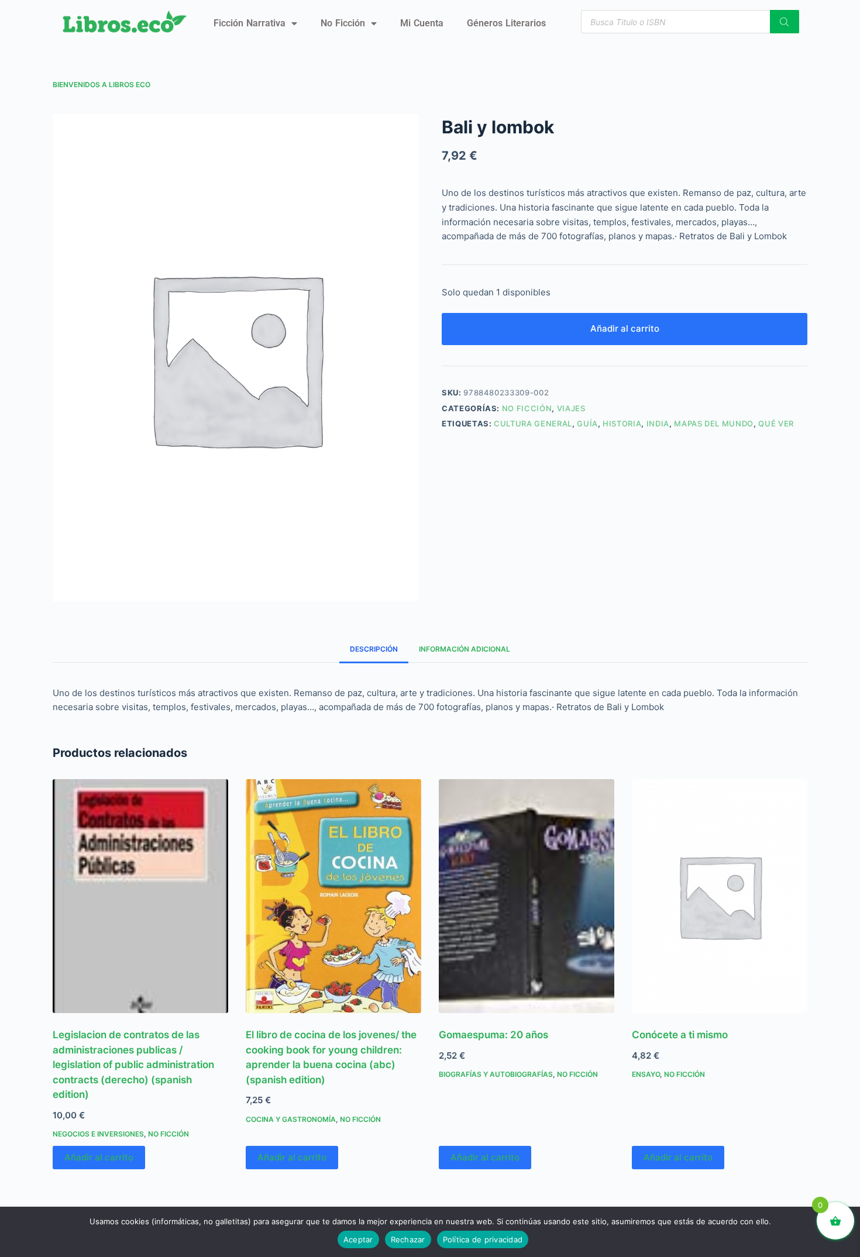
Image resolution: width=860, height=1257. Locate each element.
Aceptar (358, 1239)
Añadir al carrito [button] (98, 1157)
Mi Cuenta (421, 23)
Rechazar (408, 1239)
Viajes (571, 408)
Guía (587, 423)
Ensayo (646, 1074)
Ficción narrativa (249, 23)
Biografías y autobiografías (496, 1074)
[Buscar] (784, 21)
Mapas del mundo (714, 423)
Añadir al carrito (624, 328)
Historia (622, 423)
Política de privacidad (483, 1239)
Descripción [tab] (374, 649)
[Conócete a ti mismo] (719, 896)
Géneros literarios (506, 23)
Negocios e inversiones (98, 1133)
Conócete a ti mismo (680, 1035)
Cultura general (533, 423)
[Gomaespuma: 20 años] (526, 896)
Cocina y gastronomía (291, 1119)
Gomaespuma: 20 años (493, 1035)
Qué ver (776, 423)
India (657, 423)
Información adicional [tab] (464, 649)
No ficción (343, 23)
